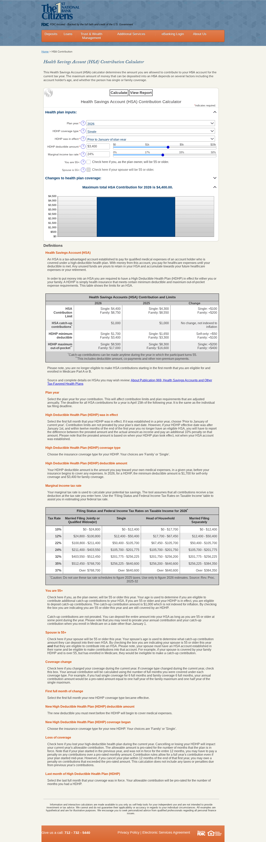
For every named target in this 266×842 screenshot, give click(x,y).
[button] (131, 112)
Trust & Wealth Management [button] (91, 36)
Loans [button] (68, 34)
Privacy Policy (128, 832)
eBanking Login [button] (173, 34)
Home (45, 51)
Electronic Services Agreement (166, 832)
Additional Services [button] (131, 34)
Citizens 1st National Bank (60, 11)
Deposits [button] (51, 34)
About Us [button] (199, 34)
